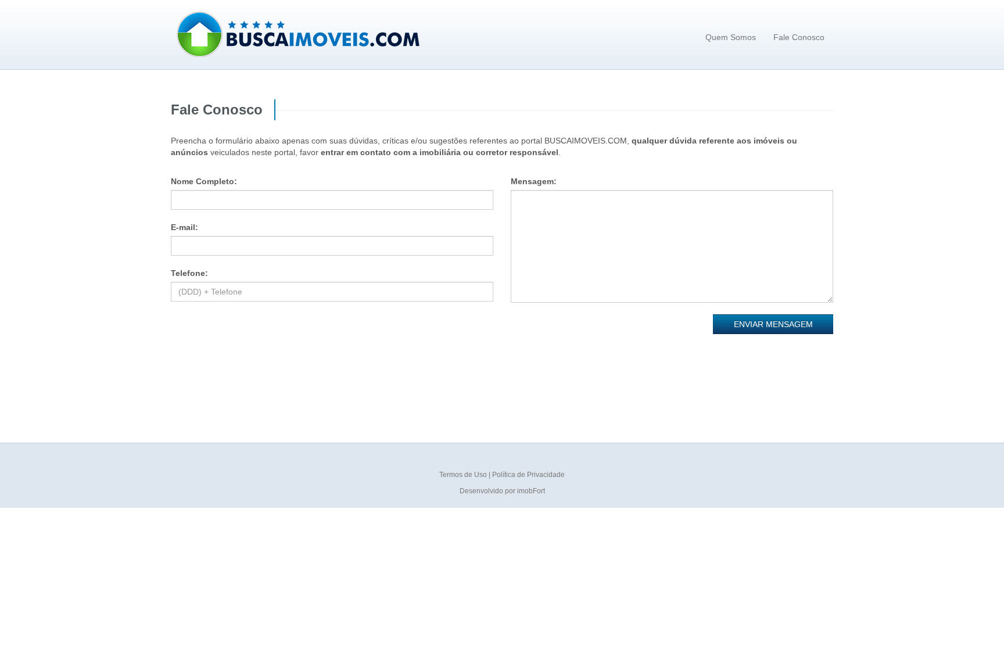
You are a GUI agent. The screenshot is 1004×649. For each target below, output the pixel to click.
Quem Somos (730, 37)
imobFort (531, 491)
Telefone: (189, 273)
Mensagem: (534, 181)
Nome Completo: (204, 181)
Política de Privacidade (528, 475)
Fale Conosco (798, 37)
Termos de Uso (464, 475)
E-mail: (184, 227)
